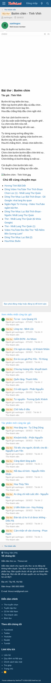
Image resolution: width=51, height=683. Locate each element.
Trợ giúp (7, 665)
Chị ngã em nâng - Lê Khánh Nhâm (27, 349)
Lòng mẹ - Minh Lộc (20, 329)
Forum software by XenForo (21, 680)
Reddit (7, 640)
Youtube (7, 636)
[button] (4, 3)
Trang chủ (8, 669)
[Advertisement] (25, 61)
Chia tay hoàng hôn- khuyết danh (26, 369)
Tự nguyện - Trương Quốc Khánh (26, 399)
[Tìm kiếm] (47, 3)
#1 (49, 34)
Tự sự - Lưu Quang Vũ (21, 319)
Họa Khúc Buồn (13, 241)
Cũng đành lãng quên (21, 461)
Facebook (8, 630)
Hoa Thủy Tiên (17, 484)
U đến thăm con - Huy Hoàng (24, 507)
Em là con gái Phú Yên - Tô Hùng (26, 359)
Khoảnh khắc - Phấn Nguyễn (24, 437)
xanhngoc (8, 17)
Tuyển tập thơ (10, 608)
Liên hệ (7, 655)
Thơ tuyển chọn (11, 604)
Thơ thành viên (12, 325)
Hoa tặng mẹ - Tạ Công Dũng (24, 427)
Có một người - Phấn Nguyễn (24, 389)
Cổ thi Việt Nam (11, 611)
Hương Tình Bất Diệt (15, 185)
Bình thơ (8, 618)
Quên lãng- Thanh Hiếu (21, 379)
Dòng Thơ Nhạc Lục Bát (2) (18, 237)
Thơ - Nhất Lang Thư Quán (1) (20, 226)
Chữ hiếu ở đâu (18, 409)
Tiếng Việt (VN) (10, 553)
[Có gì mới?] (42, 3)
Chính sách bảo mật (13, 662)
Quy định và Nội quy (13, 658)
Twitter (7, 633)
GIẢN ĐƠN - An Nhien (21, 339)
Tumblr (7, 643)
